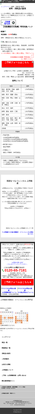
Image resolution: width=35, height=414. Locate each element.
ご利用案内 (5, 359)
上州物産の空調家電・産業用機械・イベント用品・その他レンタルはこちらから (13, 387)
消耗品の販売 (6, 353)
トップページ (5, 6)
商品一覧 (5, 342)
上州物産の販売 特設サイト (8, 393)
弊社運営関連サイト (8, 381)
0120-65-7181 (16, 270)
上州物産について (7, 370)
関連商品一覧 (6, 348)
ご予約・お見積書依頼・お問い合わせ (14, 375)
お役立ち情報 (6, 364)
